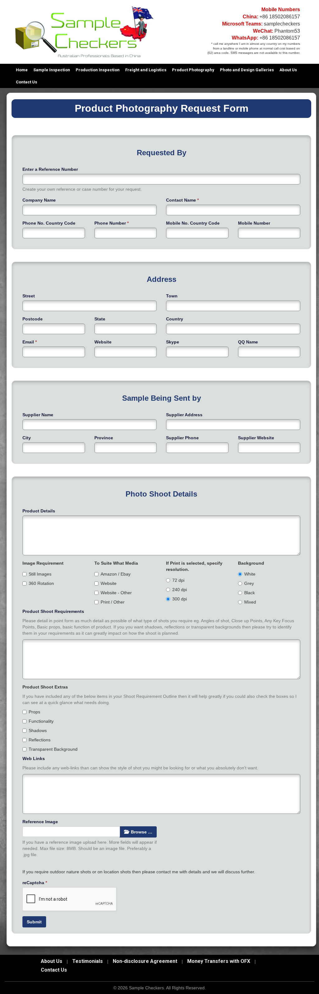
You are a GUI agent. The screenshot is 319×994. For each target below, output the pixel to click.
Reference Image (40, 821)
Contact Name (182, 200)
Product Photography (193, 70)
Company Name (39, 200)
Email (29, 341)
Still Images (40, 574)
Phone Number (111, 223)
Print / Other (113, 602)
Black (249, 592)
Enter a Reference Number (50, 169)
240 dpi (179, 589)
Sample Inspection (51, 70)
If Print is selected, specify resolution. (194, 566)
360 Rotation (41, 583)
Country (174, 318)
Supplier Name (37, 414)
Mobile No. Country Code (193, 223)
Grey (249, 583)
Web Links (33, 758)
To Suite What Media (116, 563)
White (249, 574)
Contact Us (26, 82)
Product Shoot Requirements (53, 611)
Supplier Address (184, 414)
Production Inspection (98, 70)
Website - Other (116, 592)
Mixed (250, 602)
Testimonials (87, 961)
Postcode (32, 318)
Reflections (39, 739)
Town (172, 295)
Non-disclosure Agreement (145, 961)
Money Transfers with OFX (218, 961)
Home (22, 70)
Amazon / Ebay (116, 574)
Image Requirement (43, 563)
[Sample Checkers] (84, 31)
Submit (34, 921)
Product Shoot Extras (45, 686)
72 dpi (178, 580)
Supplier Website (256, 437)
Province (103, 437)
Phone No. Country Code (48, 223)
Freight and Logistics (145, 70)
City (26, 437)
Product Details (38, 510)
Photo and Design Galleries (247, 70)
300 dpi (179, 598)
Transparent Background (53, 749)
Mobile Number (254, 223)
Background (251, 563)
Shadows (38, 730)
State (99, 318)
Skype (172, 341)
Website (103, 341)
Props (34, 711)
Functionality (41, 721)
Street (28, 295)
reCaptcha (34, 882)
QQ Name (248, 341)
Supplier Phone (182, 437)
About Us (288, 70)
